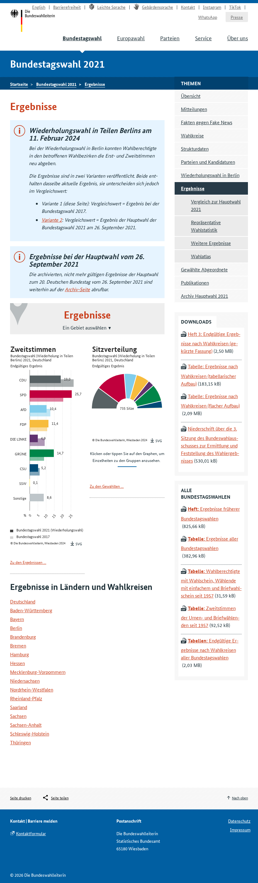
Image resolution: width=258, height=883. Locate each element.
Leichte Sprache (111, 7)
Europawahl (131, 38)
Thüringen (20, 742)
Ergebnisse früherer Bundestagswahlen (210, 513)
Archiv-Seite (77, 289)
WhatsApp (207, 17)
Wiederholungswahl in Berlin (210, 175)
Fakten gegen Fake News (206, 122)
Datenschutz (239, 821)
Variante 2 (52, 219)
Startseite (19, 84)
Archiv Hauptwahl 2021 (204, 295)
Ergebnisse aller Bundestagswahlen (209, 543)
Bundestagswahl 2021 (56, 84)
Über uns (237, 38)
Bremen (18, 645)
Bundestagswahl (82, 38)
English (38, 7)
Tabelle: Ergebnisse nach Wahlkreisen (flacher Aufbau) (210, 401)
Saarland (18, 707)
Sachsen (18, 716)
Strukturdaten (195, 148)
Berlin (16, 628)
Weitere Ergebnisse (211, 243)
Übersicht (190, 95)
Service (203, 38)
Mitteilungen (194, 109)
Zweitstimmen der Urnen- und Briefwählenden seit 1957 (210, 616)
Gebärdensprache (157, 7)
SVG (79, 544)
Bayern (17, 619)
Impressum (240, 829)
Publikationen (195, 282)
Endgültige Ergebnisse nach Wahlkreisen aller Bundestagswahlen (209, 649)
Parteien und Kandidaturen (208, 161)
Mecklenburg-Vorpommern (37, 672)
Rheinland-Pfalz (26, 698)
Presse (237, 17)
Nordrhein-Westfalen (31, 689)
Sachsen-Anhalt (26, 724)
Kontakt (188, 7)
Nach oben (240, 798)
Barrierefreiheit (67, 7)
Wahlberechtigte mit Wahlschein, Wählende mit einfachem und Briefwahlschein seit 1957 (211, 583)
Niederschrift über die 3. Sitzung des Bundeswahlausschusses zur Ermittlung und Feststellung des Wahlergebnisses (210, 444)
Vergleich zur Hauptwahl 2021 (216, 205)
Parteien (170, 38)
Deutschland (22, 601)
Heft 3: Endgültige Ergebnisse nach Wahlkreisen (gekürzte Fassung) (210, 342)
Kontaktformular (31, 833)
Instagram (212, 7)
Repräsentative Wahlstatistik (206, 226)
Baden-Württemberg (31, 610)
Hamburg (19, 654)
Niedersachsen (25, 680)
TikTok (235, 7)
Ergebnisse (95, 84)
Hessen (17, 663)
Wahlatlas (201, 256)
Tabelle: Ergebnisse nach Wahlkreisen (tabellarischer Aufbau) (209, 374)
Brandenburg (23, 636)
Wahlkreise (192, 135)
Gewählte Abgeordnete (204, 269)
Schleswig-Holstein (29, 733)
